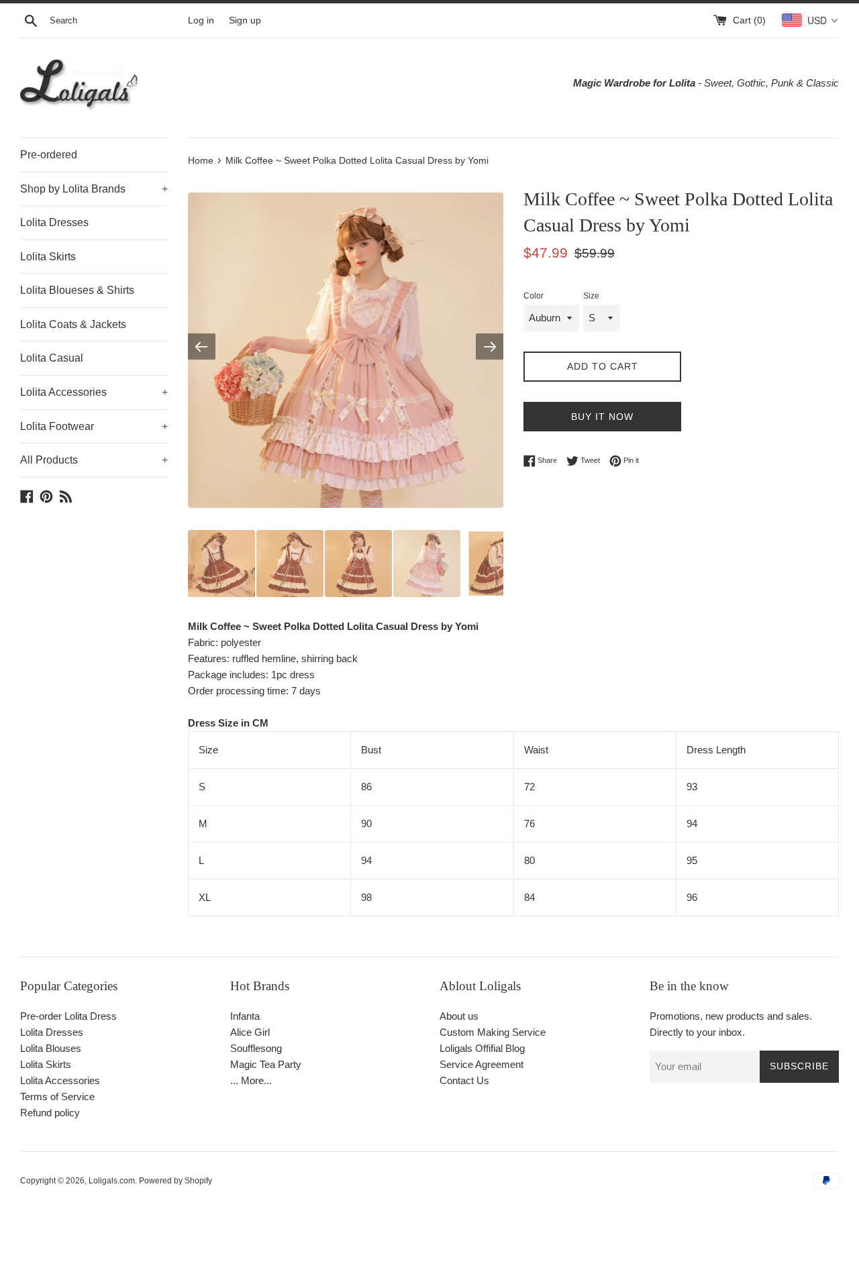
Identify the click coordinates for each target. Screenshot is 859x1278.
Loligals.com (112, 1180)
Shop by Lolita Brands (94, 189)
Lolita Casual (51, 358)
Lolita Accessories (94, 392)
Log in (201, 20)
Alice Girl (250, 1032)
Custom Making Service (493, 1032)
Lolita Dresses (54, 222)
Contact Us (464, 1080)
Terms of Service (57, 1096)
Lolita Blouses (50, 1048)
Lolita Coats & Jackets (73, 324)
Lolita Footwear (94, 426)
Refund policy (50, 1112)
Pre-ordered (48, 154)
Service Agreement (481, 1064)
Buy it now (602, 416)
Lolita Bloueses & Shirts (77, 290)
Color (533, 296)
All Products (94, 460)
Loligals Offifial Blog (482, 1048)
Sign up (245, 20)
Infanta (245, 1016)
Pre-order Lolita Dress (68, 1016)
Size (591, 296)
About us (459, 1016)
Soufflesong (256, 1048)
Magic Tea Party (265, 1064)
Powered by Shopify (175, 1180)
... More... (251, 1080)
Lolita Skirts (48, 256)
